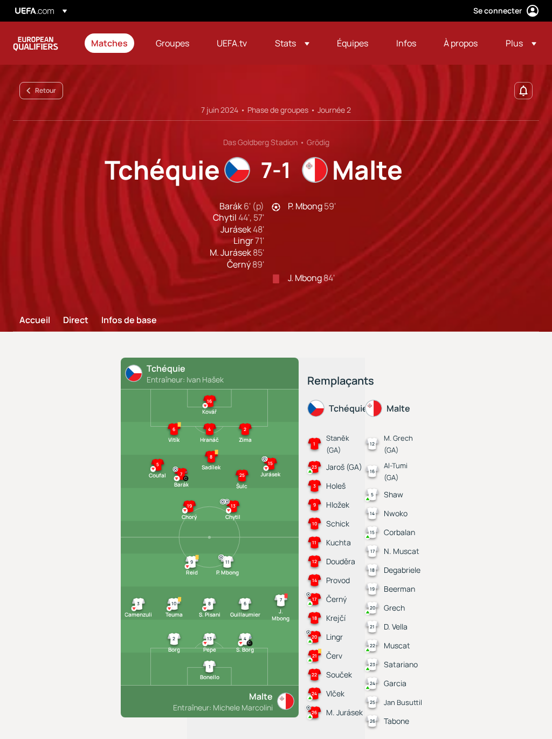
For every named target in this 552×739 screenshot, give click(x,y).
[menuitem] (110, 43)
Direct (75, 320)
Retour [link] (45, 90)
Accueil (34, 320)
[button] (292, 43)
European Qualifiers (35, 43)
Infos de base (129, 320)
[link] (109, 43)
